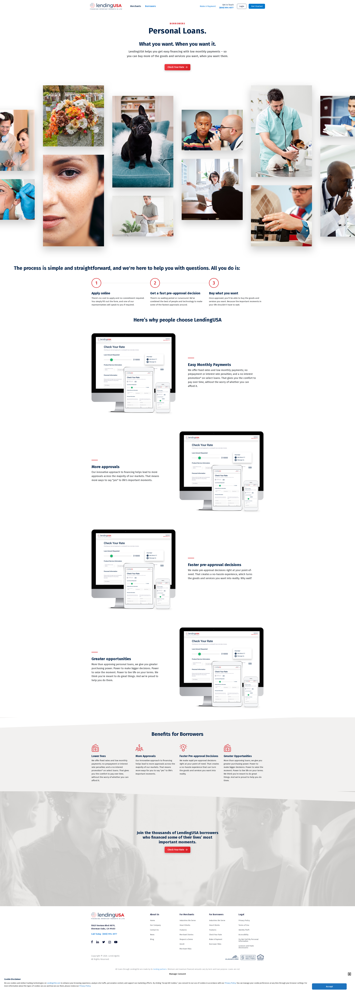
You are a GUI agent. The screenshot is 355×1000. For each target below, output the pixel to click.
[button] (349, 974)
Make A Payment (208, 6)
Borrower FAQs (215, 944)
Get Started (257, 6)
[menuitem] (135, 6)
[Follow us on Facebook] (92, 942)
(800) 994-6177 (226, 6)
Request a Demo (186, 939)
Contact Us (154, 930)
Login (241, 6)
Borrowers (150, 6)
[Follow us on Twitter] (103, 942)
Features (183, 930)
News (152, 935)
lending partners (160, 969)
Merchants (135, 6)
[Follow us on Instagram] (109, 942)
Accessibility (243, 935)
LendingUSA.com (53, 983)
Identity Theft (244, 930)
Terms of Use (244, 925)
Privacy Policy (230, 983)
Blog (152, 939)
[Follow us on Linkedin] (97, 942)
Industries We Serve (188, 920)
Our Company (155, 925)
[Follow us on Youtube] (115, 942)
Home (152, 920)
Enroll (182, 944)
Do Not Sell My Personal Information (248, 940)
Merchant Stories (186, 935)
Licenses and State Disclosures (246, 947)
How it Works (185, 925)
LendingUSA (106, 6)
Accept (329, 986)
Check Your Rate (176, 67)
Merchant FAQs (186, 949)
